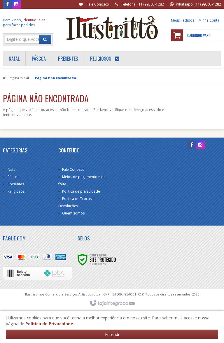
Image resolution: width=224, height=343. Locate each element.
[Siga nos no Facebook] (7, 4)
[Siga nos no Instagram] (16, 4)
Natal (12, 169)
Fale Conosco (97, 4)
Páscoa (14, 176)
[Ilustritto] (112, 28)
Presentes (16, 184)
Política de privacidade (81, 191)
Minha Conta (209, 20)
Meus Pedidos (182, 20)
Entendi (112, 334)
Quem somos (73, 213)
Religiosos (16, 191)
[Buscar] (45, 39)
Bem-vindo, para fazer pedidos (24, 22)
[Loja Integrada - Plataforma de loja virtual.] (112, 303)
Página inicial (19, 77)
